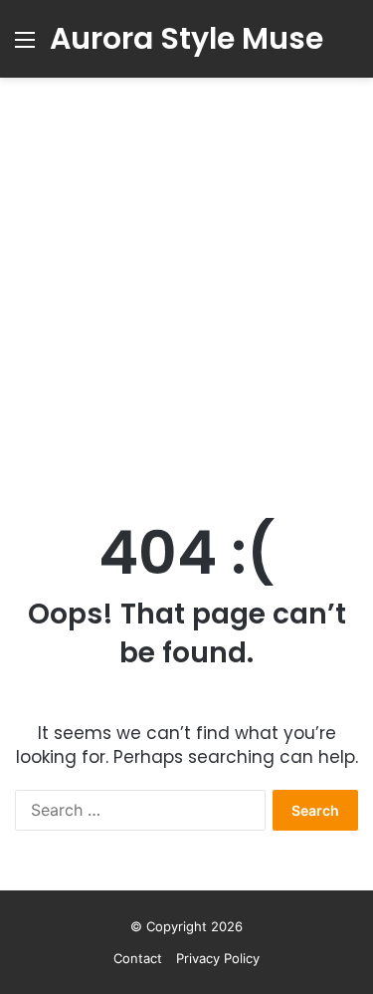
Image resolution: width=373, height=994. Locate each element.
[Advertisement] (186, 294)
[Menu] (25, 46)
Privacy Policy (218, 958)
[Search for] (348, 46)
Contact (137, 958)
